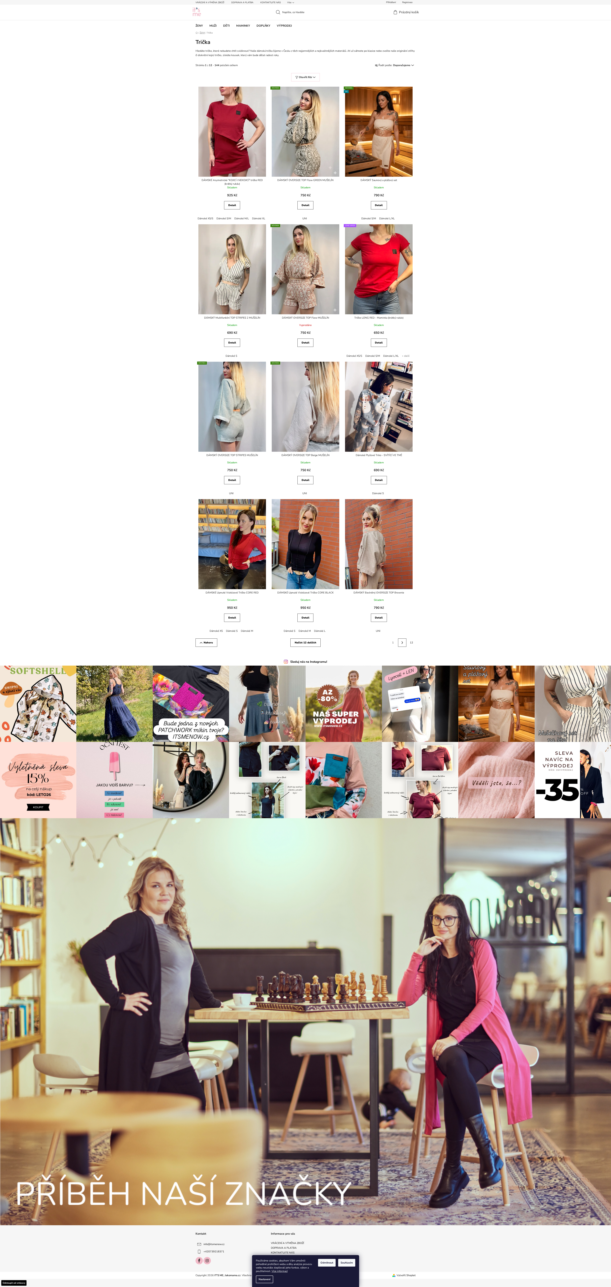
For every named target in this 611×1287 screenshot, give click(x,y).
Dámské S (231, 356)
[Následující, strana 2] (402, 642)
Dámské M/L (241, 218)
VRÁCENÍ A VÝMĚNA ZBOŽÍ (210, 2)
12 (411, 642)
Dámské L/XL (387, 218)
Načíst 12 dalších (305, 642)
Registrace (407, 2)
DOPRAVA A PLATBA (242, 2)
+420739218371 (214, 1251)
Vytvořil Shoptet (406, 1275)
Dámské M (247, 631)
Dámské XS (216, 631)
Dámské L (320, 631)
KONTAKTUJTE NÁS (270, 2)
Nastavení (264, 1279)
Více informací (280, 1271)
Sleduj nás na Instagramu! (308, 662)
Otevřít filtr (305, 77)
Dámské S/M (223, 218)
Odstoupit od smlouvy (14, 1282)
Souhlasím (347, 1262)
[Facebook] (199, 1260)
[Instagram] (207, 1260)
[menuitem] (199, 25)
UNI (304, 218)
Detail (232, 205)
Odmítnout (326, 1262)
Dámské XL (258, 218)
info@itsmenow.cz (214, 1244)
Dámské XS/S (205, 218)
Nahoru (208, 642)
